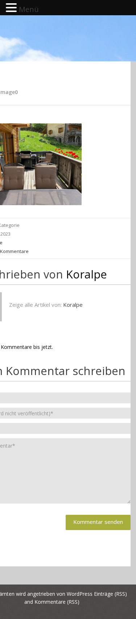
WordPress (79, 593)
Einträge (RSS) (110, 593)
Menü (29, 9)
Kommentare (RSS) (56, 601)
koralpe (86, 274)
